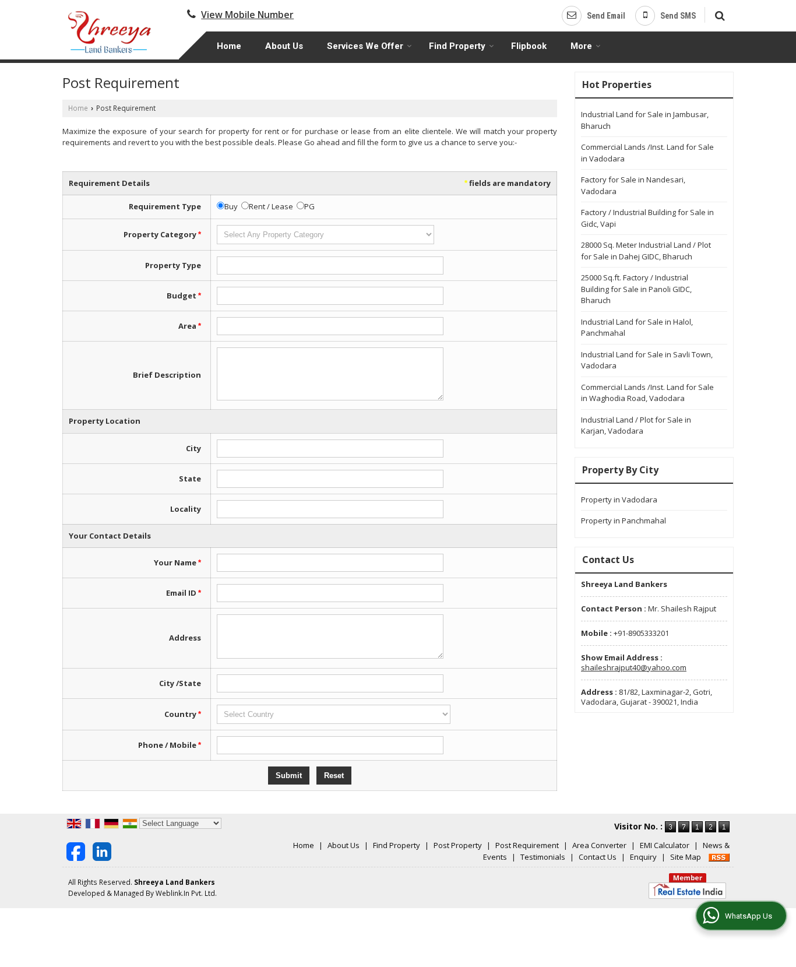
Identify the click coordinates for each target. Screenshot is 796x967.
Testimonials (542, 857)
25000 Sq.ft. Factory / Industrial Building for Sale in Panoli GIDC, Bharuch (636, 288)
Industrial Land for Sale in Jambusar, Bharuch (645, 120)
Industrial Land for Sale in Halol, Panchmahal (637, 328)
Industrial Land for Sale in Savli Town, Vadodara (647, 360)
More (581, 46)
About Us (284, 46)
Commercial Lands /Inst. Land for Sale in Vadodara (647, 153)
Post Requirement (527, 845)
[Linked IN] (102, 850)
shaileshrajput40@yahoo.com (633, 667)
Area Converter (599, 845)
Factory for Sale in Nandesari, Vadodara (633, 185)
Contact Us (598, 857)
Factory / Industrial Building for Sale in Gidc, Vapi (647, 218)
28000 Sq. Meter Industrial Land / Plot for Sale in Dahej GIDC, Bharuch (646, 251)
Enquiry (643, 857)
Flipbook (529, 46)
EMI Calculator (664, 845)
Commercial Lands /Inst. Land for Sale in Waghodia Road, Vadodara (647, 393)
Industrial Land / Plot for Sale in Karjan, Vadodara (636, 425)
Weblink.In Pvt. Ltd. (186, 893)
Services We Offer (365, 46)
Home (229, 46)
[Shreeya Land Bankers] (110, 31)
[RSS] (719, 857)
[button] (247, 14)
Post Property (458, 845)
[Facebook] (75, 850)
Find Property (457, 46)
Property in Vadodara (619, 499)
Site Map (685, 857)
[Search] (718, 14)
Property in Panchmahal (623, 520)
